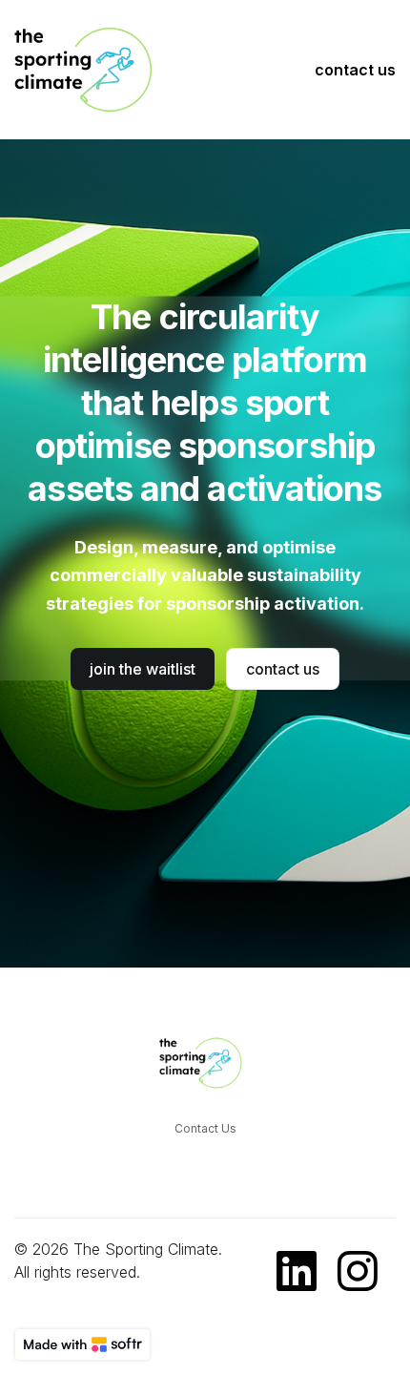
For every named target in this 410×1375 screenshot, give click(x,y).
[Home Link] (90, 70)
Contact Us (205, 1128)
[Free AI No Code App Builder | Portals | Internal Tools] (82, 1344)
